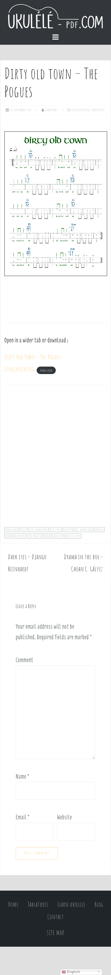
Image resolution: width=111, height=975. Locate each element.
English (73, 972)
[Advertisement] (55, 459)
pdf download (83, 529)
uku (46, 536)
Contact (55, 917)
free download (38, 529)
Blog (98, 904)
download (11, 529)
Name (22, 776)
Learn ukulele (71, 904)
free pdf (56, 529)
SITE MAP (55, 933)
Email (23, 817)
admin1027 (51, 110)
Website (64, 817)
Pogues (100, 529)
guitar (68, 529)
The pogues (34, 536)
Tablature (19, 536)
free (23, 529)
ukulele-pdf (73, 536)
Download (46, 370)
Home (13, 904)
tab (7, 536)
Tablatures (98, 110)
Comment (24, 659)
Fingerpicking (81, 110)
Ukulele (57, 536)
